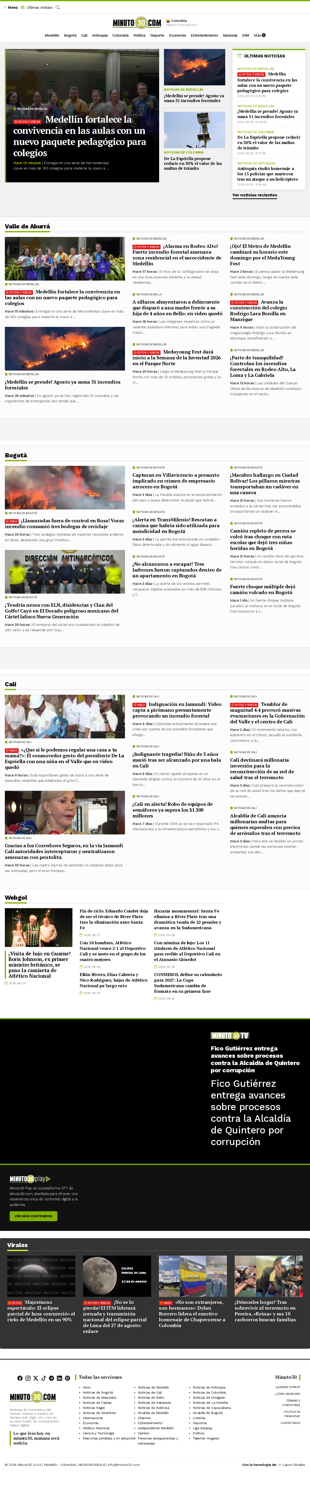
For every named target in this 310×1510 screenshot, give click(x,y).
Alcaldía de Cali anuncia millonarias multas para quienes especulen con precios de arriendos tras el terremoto (265, 824)
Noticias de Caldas (97, 1403)
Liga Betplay (202, 1428)
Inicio (87, 1387)
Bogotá (70, 35)
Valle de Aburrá (27, 226)
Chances (144, 1418)
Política (139, 35)
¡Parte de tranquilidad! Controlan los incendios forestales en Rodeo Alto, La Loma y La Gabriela (263, 366)
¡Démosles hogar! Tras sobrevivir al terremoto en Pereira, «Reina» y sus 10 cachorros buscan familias (265, 1311)
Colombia (120, 35)
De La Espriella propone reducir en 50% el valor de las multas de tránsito (193, 163)
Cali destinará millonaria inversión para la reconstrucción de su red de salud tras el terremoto (262, 768)
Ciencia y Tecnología (98, 1433)
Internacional (93, 1418)
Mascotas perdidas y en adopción (109, 1438)
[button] (10, 7)
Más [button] (258, 35)
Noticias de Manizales (99, 1397)
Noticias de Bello (149, 294)
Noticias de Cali (245, 696)
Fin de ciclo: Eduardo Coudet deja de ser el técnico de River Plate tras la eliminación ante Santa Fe (114, 919)
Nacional (230, 35)
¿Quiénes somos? (287, 1387)
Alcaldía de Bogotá (208, 1413)
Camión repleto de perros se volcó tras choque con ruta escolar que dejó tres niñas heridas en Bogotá (262, 539)
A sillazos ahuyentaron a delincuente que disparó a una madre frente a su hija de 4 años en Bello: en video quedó (177, 308)
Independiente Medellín (156, 1428)
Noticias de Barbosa (153, 1408)
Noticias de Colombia (184, 152)
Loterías (199, 1418)
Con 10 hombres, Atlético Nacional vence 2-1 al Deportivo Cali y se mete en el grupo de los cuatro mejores (113, 951)
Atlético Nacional (96, 1428)
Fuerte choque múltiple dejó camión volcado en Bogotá (262, 589)
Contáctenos (290, 1423)
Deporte (157, 35)
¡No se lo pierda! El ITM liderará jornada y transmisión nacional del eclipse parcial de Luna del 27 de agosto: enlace (115, 1316)
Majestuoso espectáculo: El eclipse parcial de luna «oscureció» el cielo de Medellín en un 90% (41, 1311)
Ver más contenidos (34, 1216)
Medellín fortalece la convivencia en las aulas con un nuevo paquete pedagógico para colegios (79, 136)
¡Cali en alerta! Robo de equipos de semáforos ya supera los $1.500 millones (172, 809)
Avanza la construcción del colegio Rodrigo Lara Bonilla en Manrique (258, 311)
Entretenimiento (204, 35)
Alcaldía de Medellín (153, 1413)
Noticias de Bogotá (248, 467)
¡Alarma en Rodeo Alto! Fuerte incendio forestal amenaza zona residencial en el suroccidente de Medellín (176, 255)
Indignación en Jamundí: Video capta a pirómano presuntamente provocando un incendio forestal (177, 710)
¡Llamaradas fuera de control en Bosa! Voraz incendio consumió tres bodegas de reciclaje (64, 523)
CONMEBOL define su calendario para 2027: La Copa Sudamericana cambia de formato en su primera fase (188, 982)
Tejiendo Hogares (206, 1438)
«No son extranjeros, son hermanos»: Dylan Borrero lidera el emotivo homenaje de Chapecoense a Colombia (192, 1314)
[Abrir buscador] (58, 7)
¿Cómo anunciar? (287, 1394)
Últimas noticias (38, 7)
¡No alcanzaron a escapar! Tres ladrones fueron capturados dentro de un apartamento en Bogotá (177, 570)
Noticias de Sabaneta (154, 1403)
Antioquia (100, 35)
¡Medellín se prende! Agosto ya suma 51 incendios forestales (194, 98)
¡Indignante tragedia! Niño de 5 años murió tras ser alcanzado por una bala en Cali (176, 760)
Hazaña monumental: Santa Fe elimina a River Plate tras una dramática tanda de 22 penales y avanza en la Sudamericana (187, 919)
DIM (245, 35)
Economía (177, 35)
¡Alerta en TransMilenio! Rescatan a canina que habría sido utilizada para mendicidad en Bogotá (175, 525)
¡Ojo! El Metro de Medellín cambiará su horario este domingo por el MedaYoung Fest (262, 255)
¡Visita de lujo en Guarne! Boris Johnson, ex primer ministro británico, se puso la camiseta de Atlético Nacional (39, 964)
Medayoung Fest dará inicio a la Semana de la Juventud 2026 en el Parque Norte (176, 357)
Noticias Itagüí (94, 1408)
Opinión (143, 1433)
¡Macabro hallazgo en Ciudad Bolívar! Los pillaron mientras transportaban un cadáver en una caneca (265, 484)
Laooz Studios (293, 1465)
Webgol (16, 897)
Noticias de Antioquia (256, 163)
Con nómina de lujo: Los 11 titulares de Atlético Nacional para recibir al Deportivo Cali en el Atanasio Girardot (187, 951)
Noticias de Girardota (99, 1413)
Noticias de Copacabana (212, 1408)
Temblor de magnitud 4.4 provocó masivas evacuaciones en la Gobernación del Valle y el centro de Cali (267, 713)
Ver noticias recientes (254, 195)
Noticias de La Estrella (210, 1403)
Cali (84, 35)
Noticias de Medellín (32, 109)
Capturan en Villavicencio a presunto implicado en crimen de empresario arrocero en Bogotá (175, 481)
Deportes (200, 1423)
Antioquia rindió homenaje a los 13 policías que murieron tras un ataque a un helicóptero (267, 174)
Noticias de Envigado (209, 1397)
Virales (17, 1245)
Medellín (52, 35)
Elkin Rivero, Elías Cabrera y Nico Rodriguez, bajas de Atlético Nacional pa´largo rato (113, 979)
